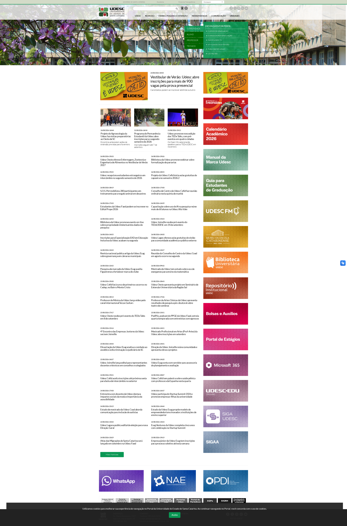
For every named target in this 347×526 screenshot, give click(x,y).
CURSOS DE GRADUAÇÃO (218, 31)
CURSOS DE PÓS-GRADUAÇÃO (220, 36)
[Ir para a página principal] (112, 16)
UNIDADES (235, 16)
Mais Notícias (112, 454)
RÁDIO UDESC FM (215, 40)
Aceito (175, 515)
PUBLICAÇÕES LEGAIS (216, 49)
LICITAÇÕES (213, 54)
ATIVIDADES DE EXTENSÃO (218, 45)
